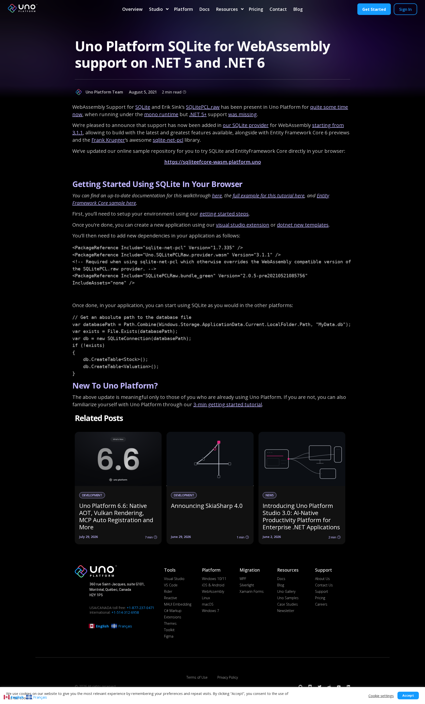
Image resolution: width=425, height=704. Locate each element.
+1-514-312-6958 (125, 612)
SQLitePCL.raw (203, 107)
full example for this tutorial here (268, 195)
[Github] (300, 686)
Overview (132, 9)
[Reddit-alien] (329, 686)
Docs (204, 9)
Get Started (374, 9)
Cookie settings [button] (381, 695)
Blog (298, 9)
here (217, 195)
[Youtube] (339, 686)
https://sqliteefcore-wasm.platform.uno (212, 161)
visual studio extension (242, 224)
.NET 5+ (198, 114)
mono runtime (161, 114)
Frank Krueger (108, 140)
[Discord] (310, 686)
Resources (227, 9)
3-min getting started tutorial (227, 404)
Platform (183, 9)
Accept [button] (408, 695)
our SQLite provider (246, 125)
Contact (278, 9)
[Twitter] (319, 686)
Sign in (405, 9)
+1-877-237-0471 (140, 607)
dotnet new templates (303, 224)
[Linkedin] (348, 686)
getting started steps (224, 213)
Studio (156, 9)
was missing (242, 114)
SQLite (142, 107)
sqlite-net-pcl (168, 140)
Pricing (256, 9)
